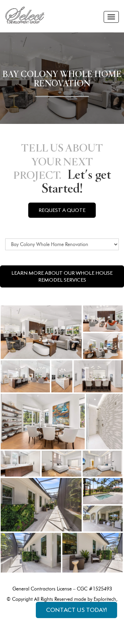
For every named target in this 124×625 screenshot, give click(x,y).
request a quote (62, 210)
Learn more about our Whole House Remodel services (62, 276)
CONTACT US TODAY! (76, 610)
